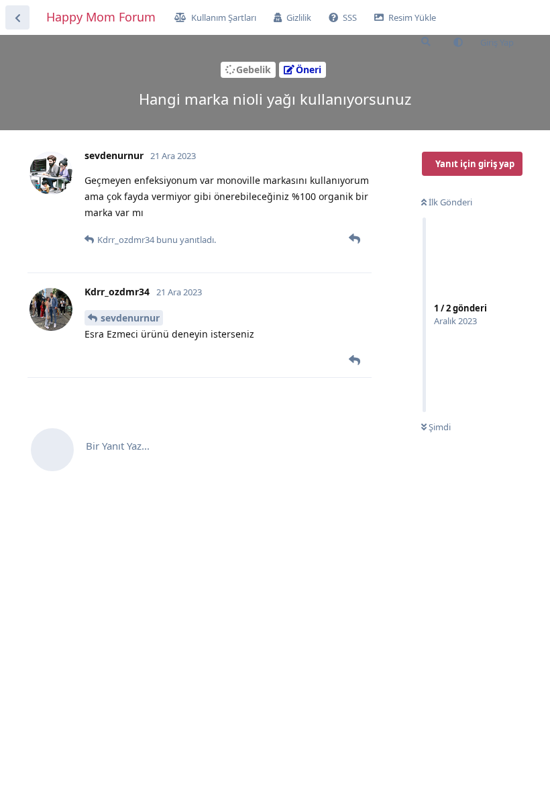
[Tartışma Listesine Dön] (17, 17)
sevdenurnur (130, 317)
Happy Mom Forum (101, 17)
